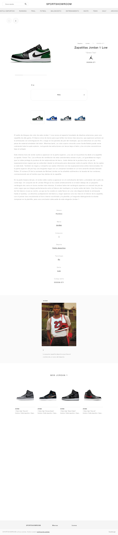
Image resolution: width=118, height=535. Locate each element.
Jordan (88, 43)
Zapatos (80, 43)
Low (59, 271)
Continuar (112, 532)
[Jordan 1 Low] (37, 117)
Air (59, 259)
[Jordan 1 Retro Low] (51, 117)
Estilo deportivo (59, 248)
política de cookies (43, 532)
